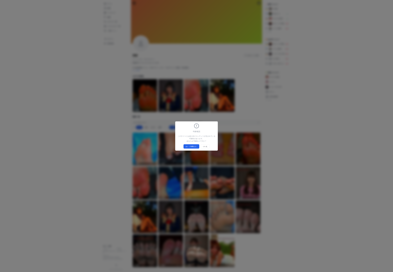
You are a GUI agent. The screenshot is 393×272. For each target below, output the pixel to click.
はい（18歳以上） (191, 146)
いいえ (205, 146)
